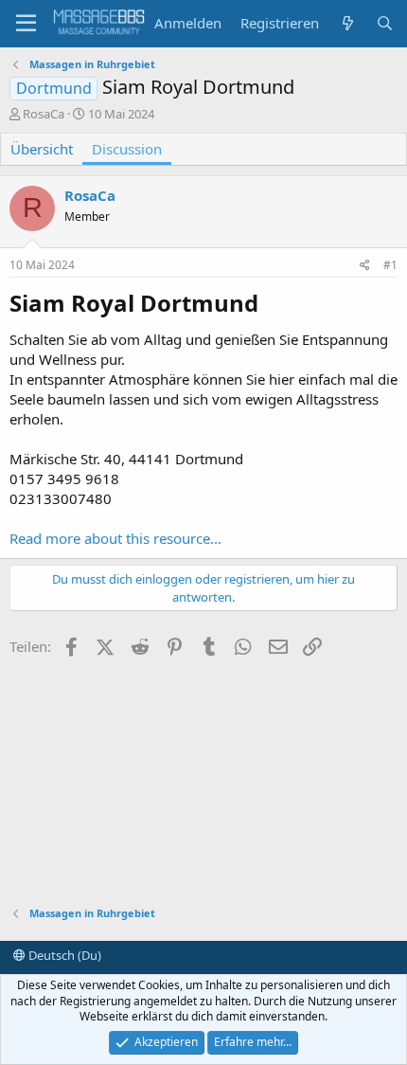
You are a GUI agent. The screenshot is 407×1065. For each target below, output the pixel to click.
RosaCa (43, 113)
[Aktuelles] (346, 23)
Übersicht (41, 148)
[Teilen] (365, 266)
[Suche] (384, 23)
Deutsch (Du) (63, 955)
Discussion (127, 148)
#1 (390, 265)
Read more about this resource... (115, 538)
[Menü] (26, 23)
